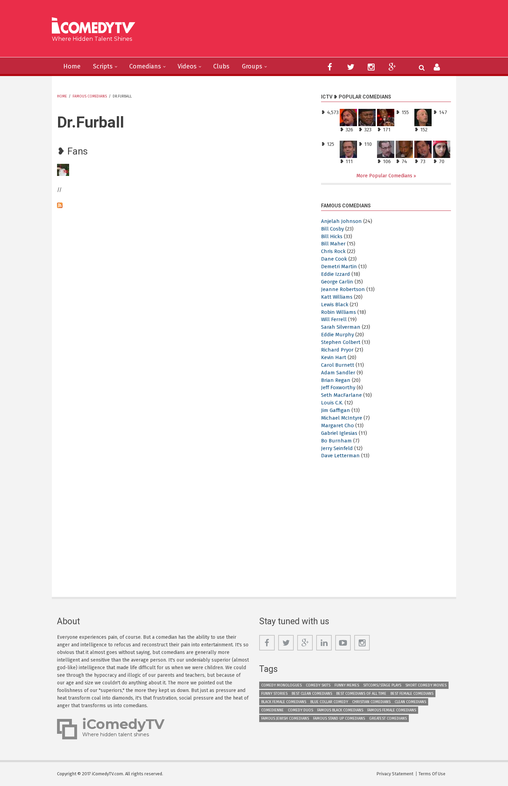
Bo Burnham (336, 441)
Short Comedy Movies (425, 685)
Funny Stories (274, 693)
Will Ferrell (334, 319)
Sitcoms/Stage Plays (382, 685)
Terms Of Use (431, 773)
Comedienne (272, 710)
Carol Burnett (337, 365)
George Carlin (337, 282)
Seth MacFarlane (341, 395)
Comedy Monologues (281, 685)
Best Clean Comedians (312, 693)
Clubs (221, 66)
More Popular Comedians (385, 176)
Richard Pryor (337, 350)
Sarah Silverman (340, 327)
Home (72, 66)
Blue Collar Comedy (329, 702)
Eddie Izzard (335, 274)
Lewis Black (334, 304)
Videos (187, 66)
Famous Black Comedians (340, 710)
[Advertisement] (307, 31)
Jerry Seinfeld (337, 448)
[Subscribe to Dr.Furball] (184, 205)
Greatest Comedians (388, 718)
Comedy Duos (300, 710)
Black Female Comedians (283, 702)
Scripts (103, 66)
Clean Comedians (410, 702)
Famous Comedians (90, 96)
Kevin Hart (333, 357)
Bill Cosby (332, 229)
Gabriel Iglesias (339, 433)
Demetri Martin (339, 266)
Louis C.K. (332, 403)
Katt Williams (336, 297)
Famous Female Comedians (391, 710)
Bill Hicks (331, 236)
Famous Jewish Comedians (285, 718)
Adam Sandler (338, 372)
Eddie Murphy (337, 334)
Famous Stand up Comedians (339, 718)
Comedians (145, 66)
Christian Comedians (371, 702)
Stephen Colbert (340, 342)
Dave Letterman (340, 455)
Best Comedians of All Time (361, 693)
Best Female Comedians (412, 693)
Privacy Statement (394, 773)
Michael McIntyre (341, 418)
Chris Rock (333, 251)
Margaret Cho (337, 425)
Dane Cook (334, 259)
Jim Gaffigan (335, 410)
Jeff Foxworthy (338, 387)
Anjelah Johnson (341, 221)
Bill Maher (333, 244)
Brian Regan (335, 380)
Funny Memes (347, 685)
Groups (252, 66)
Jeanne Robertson (343, 289)
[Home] (96, 26)
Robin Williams (338, 312)
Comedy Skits (318, 685)
